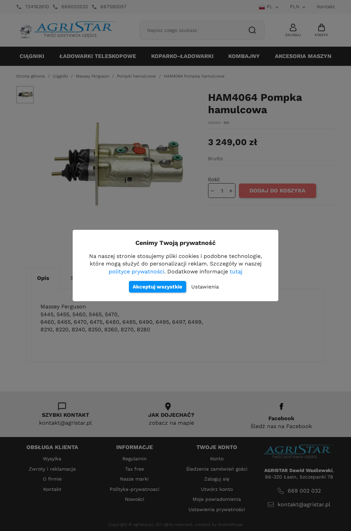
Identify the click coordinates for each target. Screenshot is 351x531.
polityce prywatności (136, 271)
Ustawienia (205, 287)
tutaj (236, 271)
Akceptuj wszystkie (157, 287)
